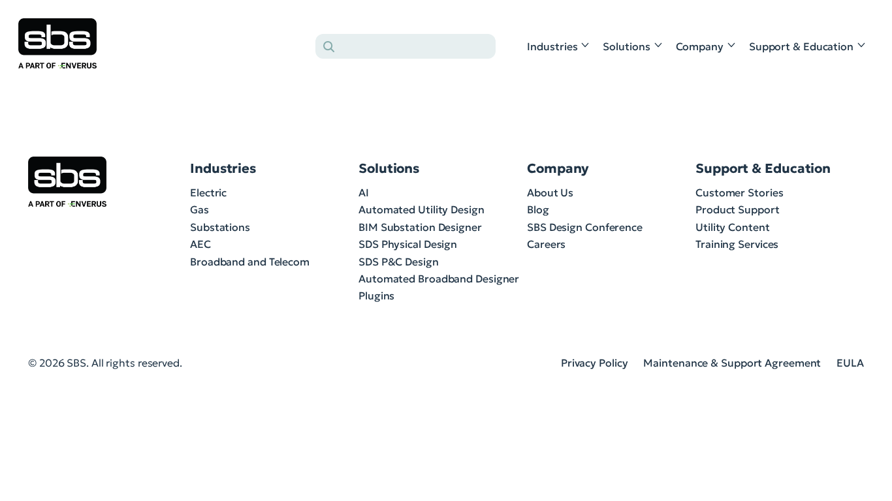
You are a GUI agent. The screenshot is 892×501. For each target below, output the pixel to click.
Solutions (626, 46)
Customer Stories (739, 192)
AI (363, 192)
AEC (200, 243)
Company (700, 46)
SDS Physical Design (407, 243)
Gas (199, 209)
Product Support (737, 209)
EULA (850, 362)
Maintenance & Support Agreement (732, 362)
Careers (546, 243)
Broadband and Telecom (250, 261)
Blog (538, 209)
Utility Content (732, 227)
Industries (552, 46)
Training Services (736, 243)
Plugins (376, 295)
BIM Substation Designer (420, 227)
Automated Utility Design (421, 209)
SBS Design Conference (585, 227)
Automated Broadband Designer (438, 278)
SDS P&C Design (398, 261)
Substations (220, 227)
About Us (550, 192)
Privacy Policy (594, 362)
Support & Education (801, 46)
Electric (208, 192)
